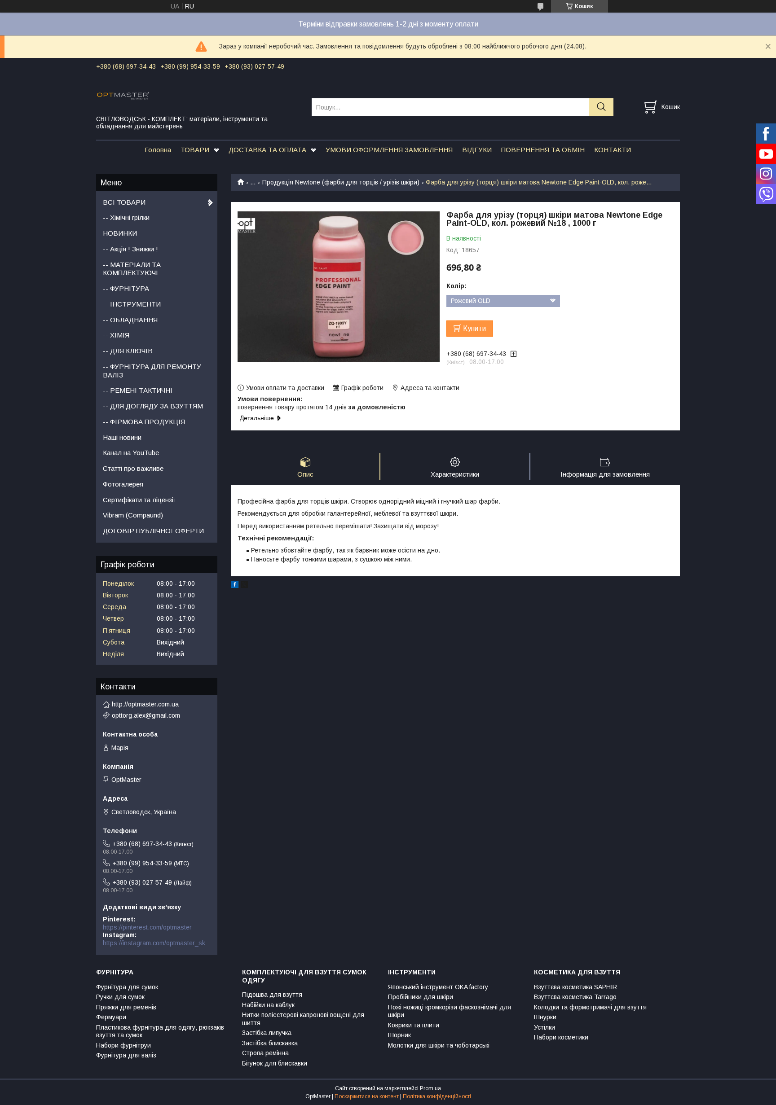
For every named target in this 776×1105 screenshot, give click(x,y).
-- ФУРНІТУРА (126, 288)
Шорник (399, 1035)
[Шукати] (601, 107)
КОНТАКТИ (612, 149)
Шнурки (545, 1017)
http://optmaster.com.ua (145, 704)
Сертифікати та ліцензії (139, 500)
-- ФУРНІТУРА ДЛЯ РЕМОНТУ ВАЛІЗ (152, 371)
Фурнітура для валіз (126, 1055)
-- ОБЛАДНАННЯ (130, 320)
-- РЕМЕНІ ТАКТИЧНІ (137, 390)
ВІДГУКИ (477, 149)
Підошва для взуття (272, 994)
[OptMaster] (198, 95)
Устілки (544, 1027)
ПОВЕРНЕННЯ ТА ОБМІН (543, 149)
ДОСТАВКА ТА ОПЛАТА (267, 149)
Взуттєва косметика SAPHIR (575, 987)
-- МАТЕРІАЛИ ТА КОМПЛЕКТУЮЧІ (132, 269)
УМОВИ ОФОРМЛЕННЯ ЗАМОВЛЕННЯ (389, 149)
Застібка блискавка (270, 1043)
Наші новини (122, 437)
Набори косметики (561, 1037)
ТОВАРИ (195, 149)
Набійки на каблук (268, 1005)
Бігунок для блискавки (274, 1063)
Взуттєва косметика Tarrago (575, 996)
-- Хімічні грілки (126, 217)
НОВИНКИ (120, 233)
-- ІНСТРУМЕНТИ (132, 304)
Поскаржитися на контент (367, 1096)
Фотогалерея (123, 484)
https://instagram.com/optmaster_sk (154, 943)
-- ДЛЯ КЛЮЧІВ (128, 351)
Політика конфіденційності (437, 1096)
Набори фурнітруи (123, 1045)
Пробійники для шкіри (420, 996)
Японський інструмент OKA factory (438, 987)
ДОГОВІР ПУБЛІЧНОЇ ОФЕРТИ (153, 531)
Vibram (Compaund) (133, 515)
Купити (474, 328)
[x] (244, 585)
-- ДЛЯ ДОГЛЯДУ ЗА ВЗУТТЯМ (153, 406)
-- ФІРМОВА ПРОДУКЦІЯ (144, 421)
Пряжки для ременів (126, 1007)
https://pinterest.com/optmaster (147, 927)
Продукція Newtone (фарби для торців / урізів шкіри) (340, 182)
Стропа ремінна (265, 1053)
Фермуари (111, 1017)
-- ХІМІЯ (116, 335)
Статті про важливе (133, 468)
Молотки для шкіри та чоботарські (438, 1045)
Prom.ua (430, 1088)
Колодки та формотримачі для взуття (590, 1007)
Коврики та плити (413, 1025)
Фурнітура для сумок (127, 987)
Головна (158, 149)
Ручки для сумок (120, 996)
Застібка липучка (266, 1032)
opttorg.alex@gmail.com (146, 715)
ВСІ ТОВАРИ (124, 202)
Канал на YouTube (131, 452)
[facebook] (234, 585)
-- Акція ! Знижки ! (130, 249)
